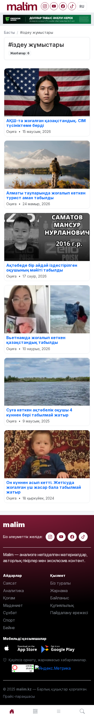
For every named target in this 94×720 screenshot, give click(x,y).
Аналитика (13, 590)
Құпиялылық (62, 605)
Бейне (9, 627)
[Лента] (59, 711)
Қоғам (9, 597)
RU (81, 6)
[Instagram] (45, 6)
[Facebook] (63, 6)
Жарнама (59, 590)
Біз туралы (60, 583)
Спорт (9, 620)
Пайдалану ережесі (69, 612)
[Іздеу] (82, 711)
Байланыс (59, 597)
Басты (9, 32)
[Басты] (12, 711)
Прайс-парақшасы (19, 696)
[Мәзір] (35, 711)
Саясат (10, 583)
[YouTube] (54, 6)
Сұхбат (10, 612)
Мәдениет (13, 605)
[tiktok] (83, 536)
